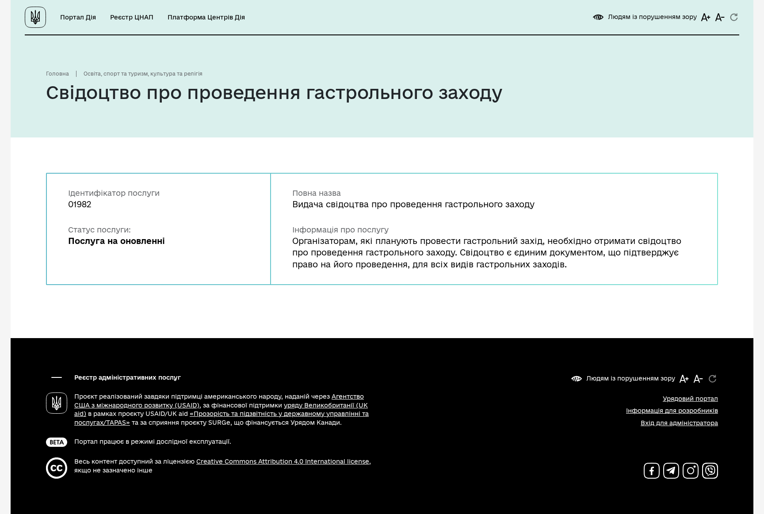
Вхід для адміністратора (679, 422)
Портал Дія (78, 17)
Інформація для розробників (672, 410)
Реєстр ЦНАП (131, 17)
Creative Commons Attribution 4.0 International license (282, 461)
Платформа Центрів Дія (206, 17)
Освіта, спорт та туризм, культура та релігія (143, 73)
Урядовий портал (690, 398)
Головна (57, 73)
